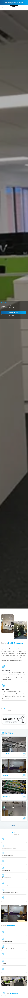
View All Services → (13, 315)
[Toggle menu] (2, 7)
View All (13, 825)
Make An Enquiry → (13, 312)
